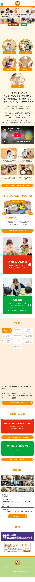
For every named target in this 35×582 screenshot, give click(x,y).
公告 (23, 567)
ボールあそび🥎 (11, 218)
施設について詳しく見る (17, 403)
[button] (4, 213)
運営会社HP (17, 516)
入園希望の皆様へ (13, 24)
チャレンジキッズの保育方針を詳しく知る (18, 185)
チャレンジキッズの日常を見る (17, 231)
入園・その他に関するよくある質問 (17, 437)
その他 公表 (29, 567)
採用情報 (24, 24)
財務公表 (18, 567)
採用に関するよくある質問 (17, 459)
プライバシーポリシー (18, 569)
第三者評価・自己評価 (9, 567)
